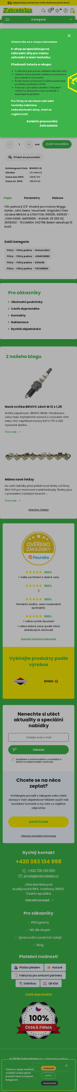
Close (69, 35)
